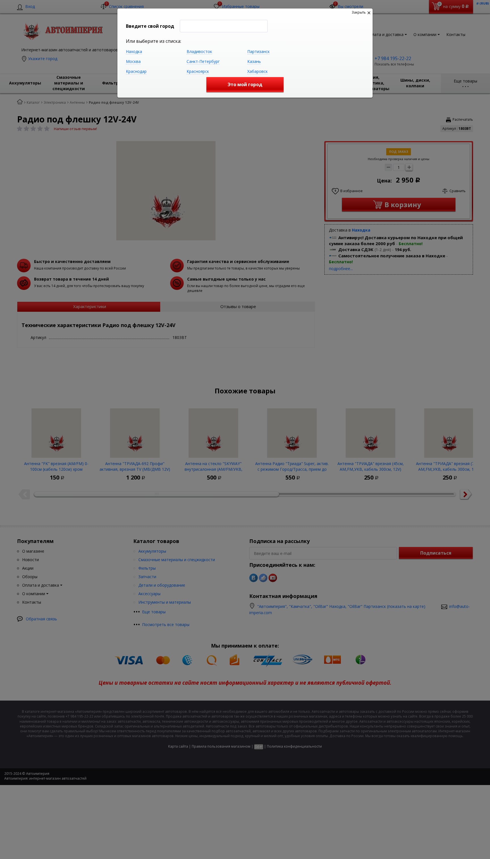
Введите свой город (150, 26)
